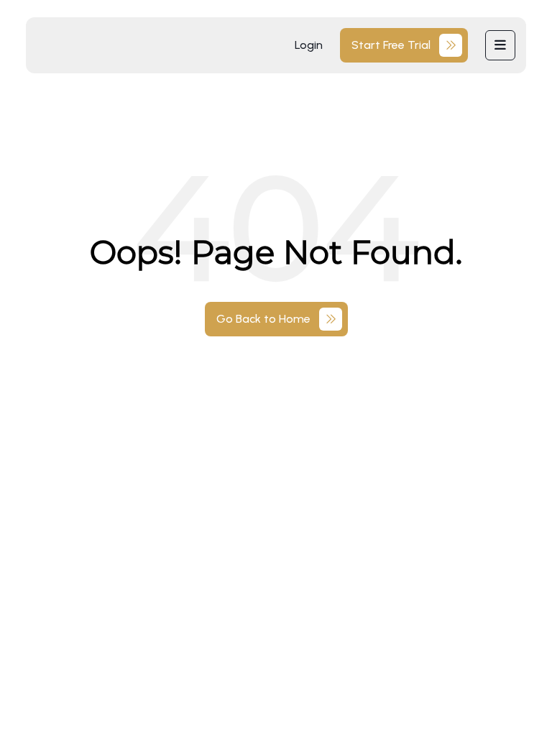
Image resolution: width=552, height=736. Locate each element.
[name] (500, 45)
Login (309, 45)
